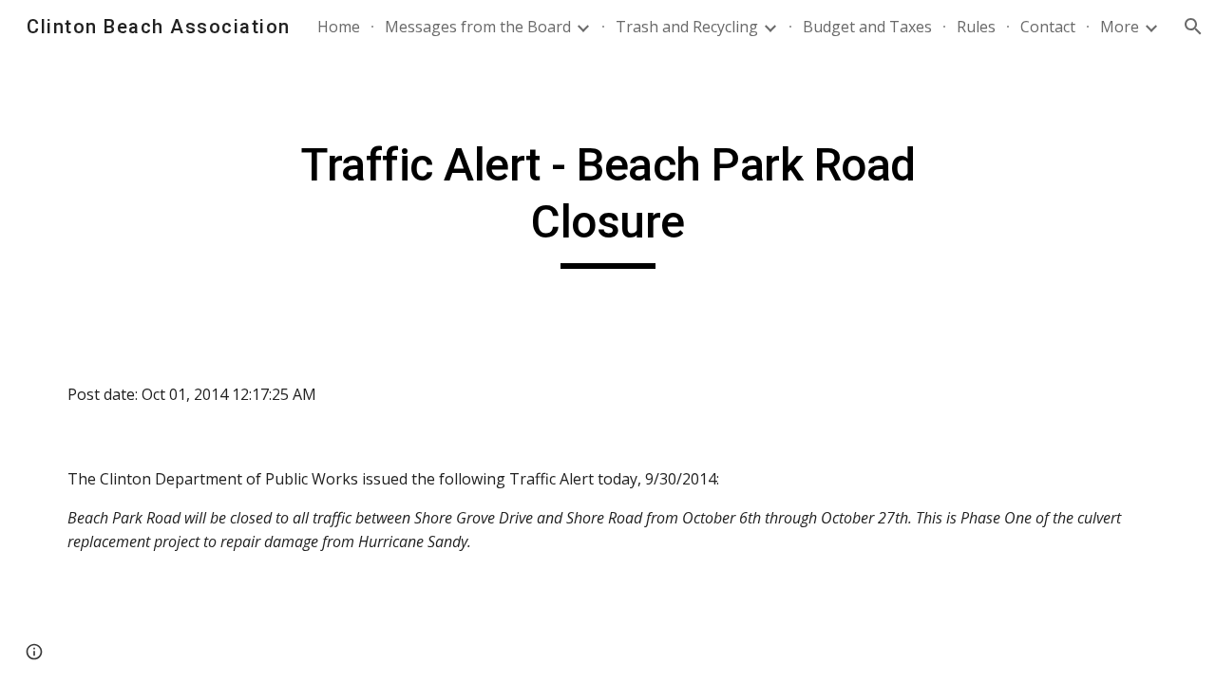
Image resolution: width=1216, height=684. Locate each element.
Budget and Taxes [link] (867, 26)
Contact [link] (1047, 26)
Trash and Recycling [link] (687, 26)
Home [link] (338, 26)
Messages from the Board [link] (478, 26)
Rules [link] (976, 26)
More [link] (1119, 26)
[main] (608, 202)
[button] (1193, 26)
